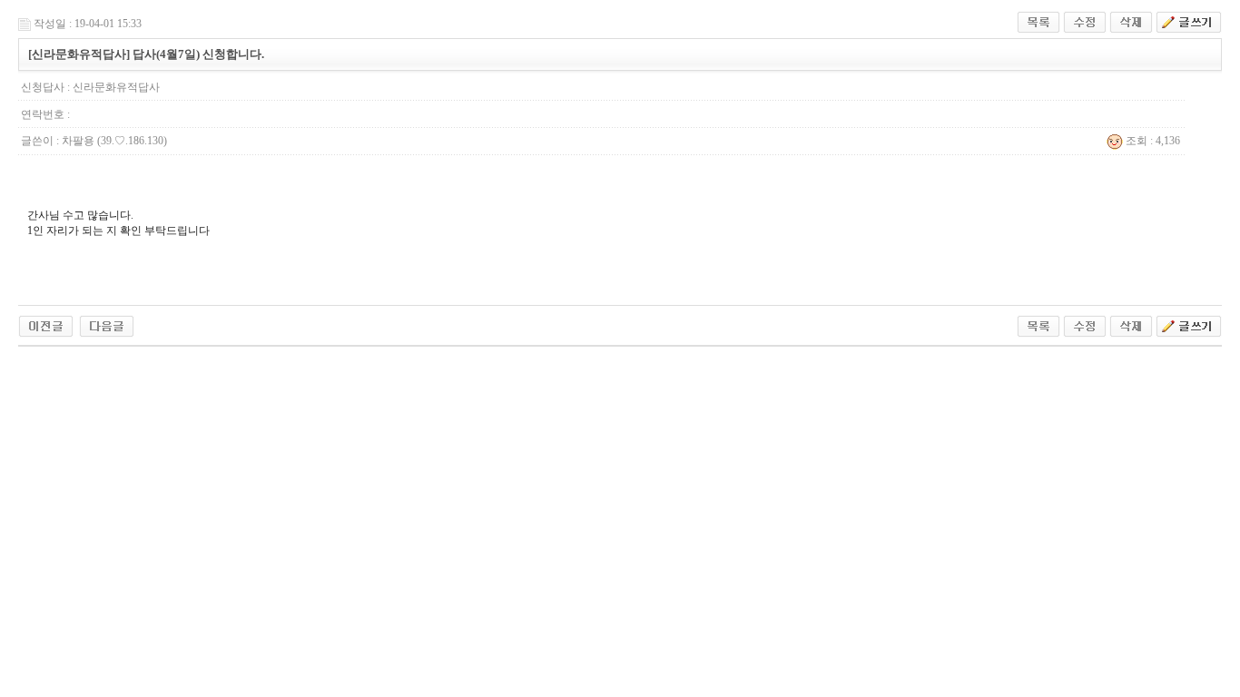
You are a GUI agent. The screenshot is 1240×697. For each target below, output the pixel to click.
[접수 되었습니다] (46, 325)
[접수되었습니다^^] (106, 325)
